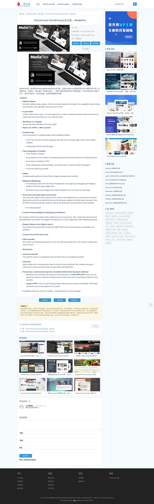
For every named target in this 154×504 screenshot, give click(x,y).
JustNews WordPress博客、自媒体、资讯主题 (121, 113)
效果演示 (76, 43)
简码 (119, 229)
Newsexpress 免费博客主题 (113, 191)
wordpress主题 (114, 478)
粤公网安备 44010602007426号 (84, 500)
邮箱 (21, 440)
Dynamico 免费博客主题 (112, 168)
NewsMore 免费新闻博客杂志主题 (115, 195)
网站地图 (64, 498)
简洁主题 (130, 213)
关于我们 (20, 478)
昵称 (21, 433)
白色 (107, 226)
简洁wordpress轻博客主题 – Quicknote (60, 393)
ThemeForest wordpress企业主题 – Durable (39, 329)
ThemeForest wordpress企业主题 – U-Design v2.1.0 (60, 356)
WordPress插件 (63, 4)
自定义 (112, 226)
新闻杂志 (129, 239)
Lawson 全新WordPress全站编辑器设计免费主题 (120, 176)
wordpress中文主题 (117, 236)
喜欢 (87, 49)
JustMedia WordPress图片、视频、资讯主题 (121, 91)
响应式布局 (119, 226)
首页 (38, 4)
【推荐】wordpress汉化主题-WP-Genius (87, 356)
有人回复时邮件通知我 (28, 460)
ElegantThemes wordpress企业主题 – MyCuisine (87, 374)
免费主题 (114, 216)
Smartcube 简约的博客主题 (113, 187)
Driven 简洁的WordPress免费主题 (115, 180)
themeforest (25, 324)
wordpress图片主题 (122, 219)
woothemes (127, 233)
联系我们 (20, 481)
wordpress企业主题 (35, 324)
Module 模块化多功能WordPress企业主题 (120, 134)
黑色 (114, 229)
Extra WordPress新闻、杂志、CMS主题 (32, 356)
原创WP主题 (77, 4)
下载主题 (86, 43)
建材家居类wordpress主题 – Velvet (59, 374)
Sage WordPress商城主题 (114, 70)
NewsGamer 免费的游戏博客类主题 (116, 203)
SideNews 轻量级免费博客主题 (114, 199)
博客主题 (108, 229)
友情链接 (20, 485)
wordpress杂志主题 (111, 233)
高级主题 (40, 14)
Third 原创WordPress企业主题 (116, 156)
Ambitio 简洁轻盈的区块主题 (114, 172)
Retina (108, 239)
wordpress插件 (120, 239)
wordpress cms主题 (125, 223)
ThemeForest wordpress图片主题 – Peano (87, 393)
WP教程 (81, 478)
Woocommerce (110, 219)
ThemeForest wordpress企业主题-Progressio (32, 393)
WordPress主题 (48, 4)
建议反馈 (20, 488)
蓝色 (120, 233)
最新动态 (81, 481)
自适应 (108, 236)
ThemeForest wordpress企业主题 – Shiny (32, 374)
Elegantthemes (129, 226)
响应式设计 (109, 223)
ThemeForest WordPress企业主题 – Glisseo (39, 331)
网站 (20, 448)
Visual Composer (130, 236)
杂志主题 (124, 229)
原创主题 (51, 478)
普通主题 (51, 485)
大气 (113, 239)
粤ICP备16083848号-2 (66, 500)
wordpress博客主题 (124, 216)
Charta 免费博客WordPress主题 (115, 183)
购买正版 (95, 43)
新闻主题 (108, 243)
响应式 (108, 216)
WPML (116, 223)
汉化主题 (51, 488)
